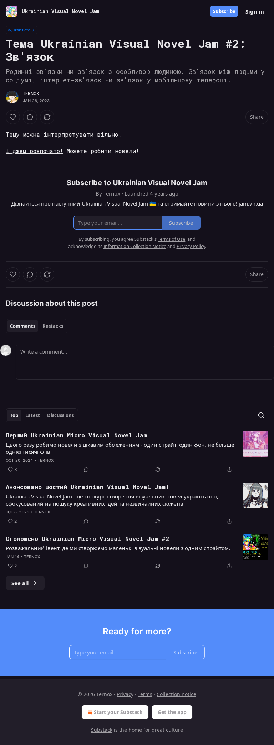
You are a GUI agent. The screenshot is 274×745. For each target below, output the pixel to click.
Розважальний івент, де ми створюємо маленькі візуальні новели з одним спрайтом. (118, 548)
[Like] (13, 117)
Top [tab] (14, 415)
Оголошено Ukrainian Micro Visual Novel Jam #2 (87, 538)
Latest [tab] (32, 415)
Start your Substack (118, 712)
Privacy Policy (191, 246)
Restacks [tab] (52, 326)
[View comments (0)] (30, 117)
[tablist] (36, 326)
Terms (145, 694)
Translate (21, 29)
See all (20, 583)
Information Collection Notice (134, 246)
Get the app (172, 712)
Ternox (31, 93)
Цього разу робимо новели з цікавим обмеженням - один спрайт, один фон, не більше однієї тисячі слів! (120, 448)
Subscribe (224, 11)
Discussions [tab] (60, 415)
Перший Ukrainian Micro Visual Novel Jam (76, 435)
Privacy (125, 694)
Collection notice (176, 694)
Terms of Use (171, 239)
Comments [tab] (22, 326)
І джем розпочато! (34, 150)
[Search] (261, 415)
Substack (101, 729)
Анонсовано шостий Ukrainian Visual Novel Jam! (87, 487)
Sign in (254, 11)
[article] (137, 452)
